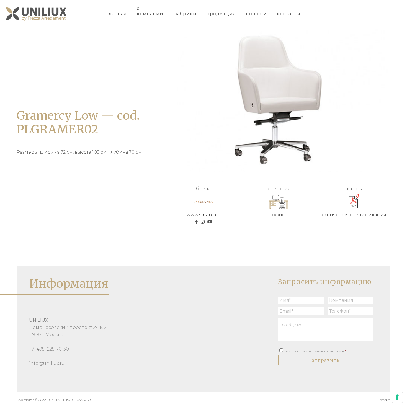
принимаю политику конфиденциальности (315, 350)
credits (385, 400)
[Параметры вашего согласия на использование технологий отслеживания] (397, 397)
